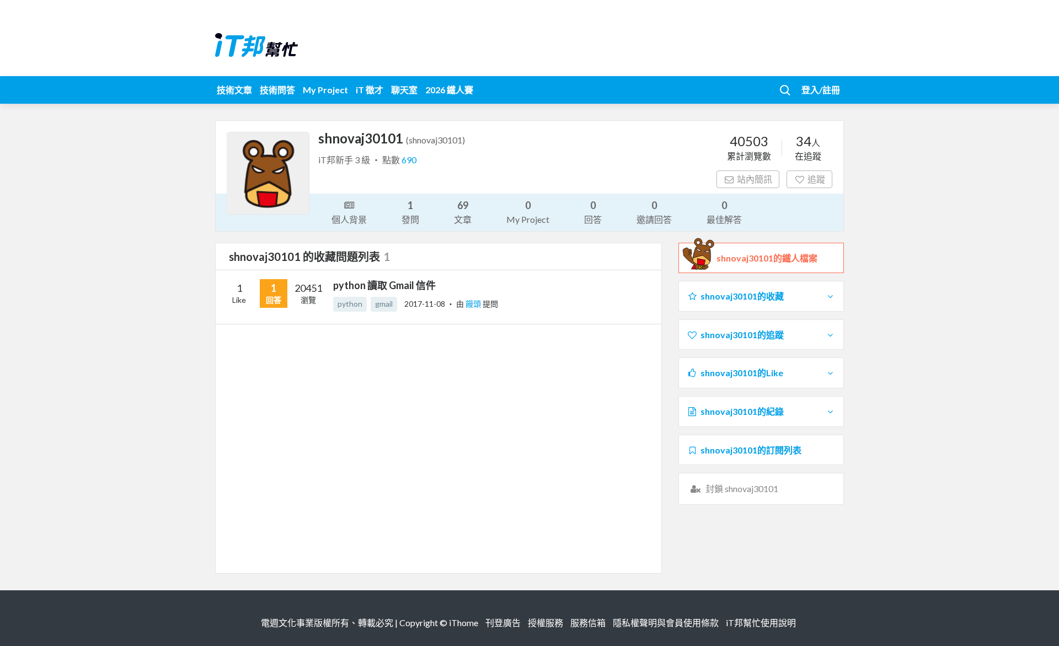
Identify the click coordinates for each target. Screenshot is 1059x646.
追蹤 (816, 179)
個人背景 (349, 219)
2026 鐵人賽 (449, 89)
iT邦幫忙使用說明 (761, 622)
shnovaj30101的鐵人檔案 (766, 258)
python (350, 303)
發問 (410, 212)
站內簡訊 (754, 179)
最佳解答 (724, 212)
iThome (463, 622)
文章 (463, 212)
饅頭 (474, 303)
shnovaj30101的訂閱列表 (750, 450)
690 (409, 159)
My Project (325, 89)
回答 (593, 212)
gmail (384, 303)
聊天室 (404, 89)
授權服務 (545, 622)
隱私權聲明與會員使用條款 (666, 622)
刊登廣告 (503, 622)
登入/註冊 (820, 89)
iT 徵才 (369, 89)
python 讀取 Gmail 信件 (384, 285)
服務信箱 (588, 622)
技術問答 (277, 89)
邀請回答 (654, 212)
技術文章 (234, 89)
